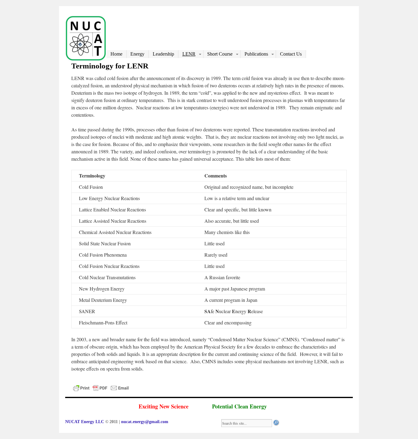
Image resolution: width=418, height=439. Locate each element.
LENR (189, 54)
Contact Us (291, 54)
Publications (256, 54)
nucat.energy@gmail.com (144, 421)
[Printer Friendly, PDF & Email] (101, 390)
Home (116, 54)
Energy (137, 54)
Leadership (163, 54)
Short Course (220, 54)
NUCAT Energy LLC (85, 421)
